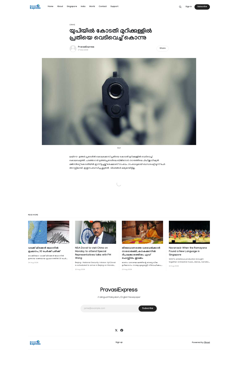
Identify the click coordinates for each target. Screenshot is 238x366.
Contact (103, 6)
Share (163, 48)
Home (50, 6)
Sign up (119, 342)
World (92, 6)
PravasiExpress (86, 47)
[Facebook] (121, 330)
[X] (116, 330)
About (60, 6)
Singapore (72, 6)
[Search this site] (180, 7)
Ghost (207, 343)
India (83, 6)
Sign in (189, 7)
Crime (72, 25)
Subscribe (202, 7)
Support (114, 6)
